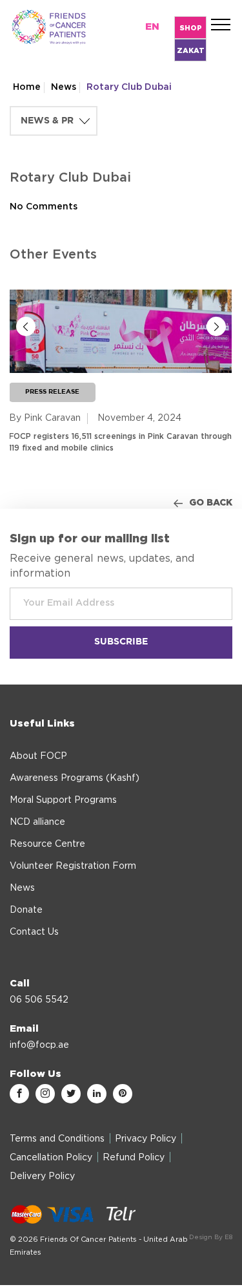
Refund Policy (134, 1157)
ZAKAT (191, 50)
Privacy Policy (145, 1138)
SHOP (190, 28)
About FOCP (38, 756)
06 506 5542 (39, 1000)
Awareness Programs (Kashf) (74, 778)
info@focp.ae (39, 1045)
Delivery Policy (42, 1176)
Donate (26, 910)
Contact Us (34, 932)
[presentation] (25, 326)
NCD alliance (37, 822)
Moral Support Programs (63, 800)
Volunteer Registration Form (73, 866)
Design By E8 (210, 1237)
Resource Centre (47, 844)
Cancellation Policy (51, 1157)
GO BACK (210, 502)
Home (27, 87)
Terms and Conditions (57, 1138)
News (63, 87)
